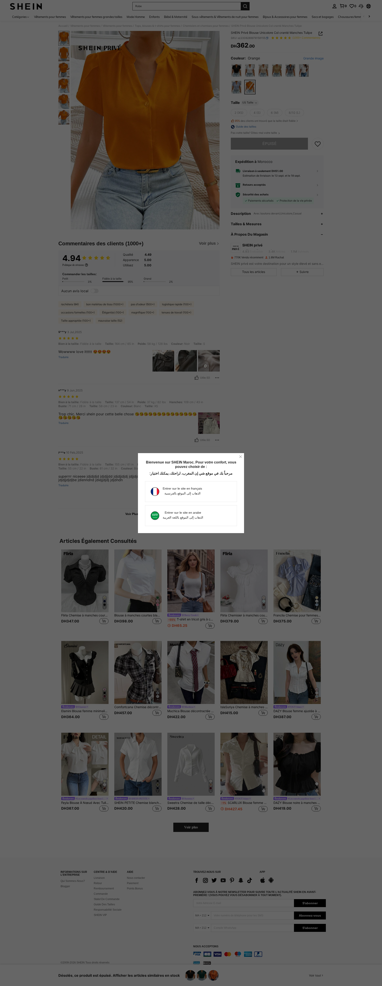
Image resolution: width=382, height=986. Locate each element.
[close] (240, 456)
